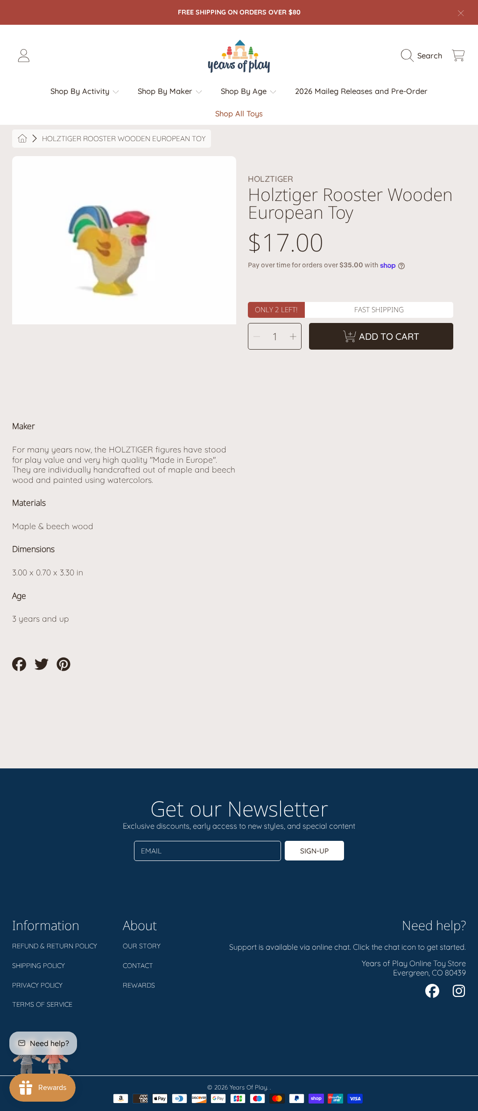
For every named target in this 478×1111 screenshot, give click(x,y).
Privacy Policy (37, 985)
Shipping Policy (38, 965)
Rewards (139, 985)
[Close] (461, 13)
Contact (138, 965)
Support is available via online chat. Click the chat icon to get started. (347, 947)
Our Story (142, 946)
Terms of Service (42, 1004)
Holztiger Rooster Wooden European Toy (123, 138)
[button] (424, 55)
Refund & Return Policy (54, 946)
